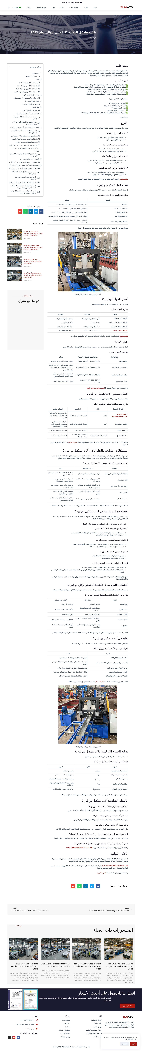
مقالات (62, 7)
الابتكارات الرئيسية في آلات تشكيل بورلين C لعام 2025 (23, 132)
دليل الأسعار (35, 107)
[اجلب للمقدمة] (9, 7)
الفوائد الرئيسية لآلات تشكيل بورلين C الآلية (23, 162)
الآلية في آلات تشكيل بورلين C (29, 159)
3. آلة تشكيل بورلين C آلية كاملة (26, 89)
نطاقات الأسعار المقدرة (29, 110)
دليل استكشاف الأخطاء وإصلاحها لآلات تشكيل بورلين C (24, 123)
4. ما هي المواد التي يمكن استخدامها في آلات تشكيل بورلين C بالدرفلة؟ (23, 187)
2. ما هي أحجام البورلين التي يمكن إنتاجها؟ (25, 178)
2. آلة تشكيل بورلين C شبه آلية (27, 85)
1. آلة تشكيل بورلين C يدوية (28, 82)
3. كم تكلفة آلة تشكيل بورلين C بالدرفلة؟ (22, 182)
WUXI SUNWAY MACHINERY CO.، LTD (79, 848)
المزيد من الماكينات (41, 7)
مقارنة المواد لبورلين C (29, 104)
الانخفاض (124, 1044)
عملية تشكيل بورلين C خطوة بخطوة (25, 98)
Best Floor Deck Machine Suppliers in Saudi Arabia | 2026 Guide (33, 275)
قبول (133, 1044)
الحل (53, 7)
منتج (87, 7)
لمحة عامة (36, 73)
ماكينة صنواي (123, 179)
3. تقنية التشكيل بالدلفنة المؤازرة (26, 142)
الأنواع (37, 79)
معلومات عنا (74, 7)
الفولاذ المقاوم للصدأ (120, 330)
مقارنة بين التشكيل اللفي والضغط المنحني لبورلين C (23, 155)
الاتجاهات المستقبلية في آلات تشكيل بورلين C (24, 127)
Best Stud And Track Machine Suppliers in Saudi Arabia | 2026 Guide (33, 233)
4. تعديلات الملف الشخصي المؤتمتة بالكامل (23, 145)
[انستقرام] (9, 1037)
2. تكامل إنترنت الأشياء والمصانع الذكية (24, 139)
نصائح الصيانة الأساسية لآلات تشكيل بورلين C (24, 165)
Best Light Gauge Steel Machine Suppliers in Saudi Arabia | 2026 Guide (33, 247)
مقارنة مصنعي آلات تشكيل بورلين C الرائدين (25, 118)
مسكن (95, 7)
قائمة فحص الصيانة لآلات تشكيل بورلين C (22, 168)
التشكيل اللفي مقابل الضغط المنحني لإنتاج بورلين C (26, 149)
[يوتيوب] (13, 1037)
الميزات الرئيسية (31, 76)
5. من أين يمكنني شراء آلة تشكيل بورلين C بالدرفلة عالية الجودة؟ (23, 192)
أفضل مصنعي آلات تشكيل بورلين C (28, 113)
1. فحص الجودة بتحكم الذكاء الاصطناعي (24, 136)
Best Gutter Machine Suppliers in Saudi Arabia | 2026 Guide (33, 261)
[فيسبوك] (18, 1037)
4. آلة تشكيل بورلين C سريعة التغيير (25, 92)
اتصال (28, 7)
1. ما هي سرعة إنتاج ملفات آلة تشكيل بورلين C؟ (24, 173)
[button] (98, 886)
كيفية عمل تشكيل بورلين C (30, 95)
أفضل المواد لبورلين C (32, 101)
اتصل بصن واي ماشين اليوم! (96, 388)
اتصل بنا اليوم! (101, 873)
